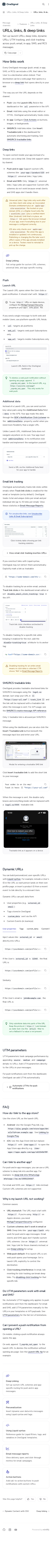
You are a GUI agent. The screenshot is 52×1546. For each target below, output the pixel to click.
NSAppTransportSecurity (32, 305)
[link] (26, 261)
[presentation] (26, 576)
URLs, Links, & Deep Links (38, 24)
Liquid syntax (14, 879)
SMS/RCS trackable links (19, 139)
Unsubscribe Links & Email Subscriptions (25, 515)
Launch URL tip (35, 1351)
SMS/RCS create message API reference (26, 710)
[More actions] (48, 4)
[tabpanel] (26, 976)
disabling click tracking (27, 1277)
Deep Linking (17, 1249)
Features (23, 24)
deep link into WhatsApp (26, 1175)
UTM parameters (11, 1315)
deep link (19, 82)
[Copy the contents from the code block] (45, 576)
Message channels (6, 24)
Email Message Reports (31, 505)
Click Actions (30, 119)
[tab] (9, 929)
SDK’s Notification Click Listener (30, 417)
